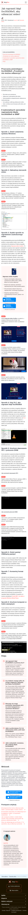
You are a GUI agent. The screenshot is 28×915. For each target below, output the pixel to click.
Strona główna (5, 876)
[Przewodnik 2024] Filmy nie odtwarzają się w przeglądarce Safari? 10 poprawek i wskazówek (13, 813)
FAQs (4, 61)
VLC (24, 417)
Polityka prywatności (16, 910)
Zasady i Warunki (6, 910)
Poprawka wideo (12, 876)
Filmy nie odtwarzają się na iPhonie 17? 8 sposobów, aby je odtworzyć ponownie (12, 823)
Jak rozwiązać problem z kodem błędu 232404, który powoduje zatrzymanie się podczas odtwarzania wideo (12, 818)
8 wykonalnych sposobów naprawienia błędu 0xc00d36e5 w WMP (13, 58)
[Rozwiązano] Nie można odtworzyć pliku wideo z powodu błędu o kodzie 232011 (12, 808)
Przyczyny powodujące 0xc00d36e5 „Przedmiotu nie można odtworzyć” (11, 55)
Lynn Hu (16, 20)
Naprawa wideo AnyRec (17, 246)
